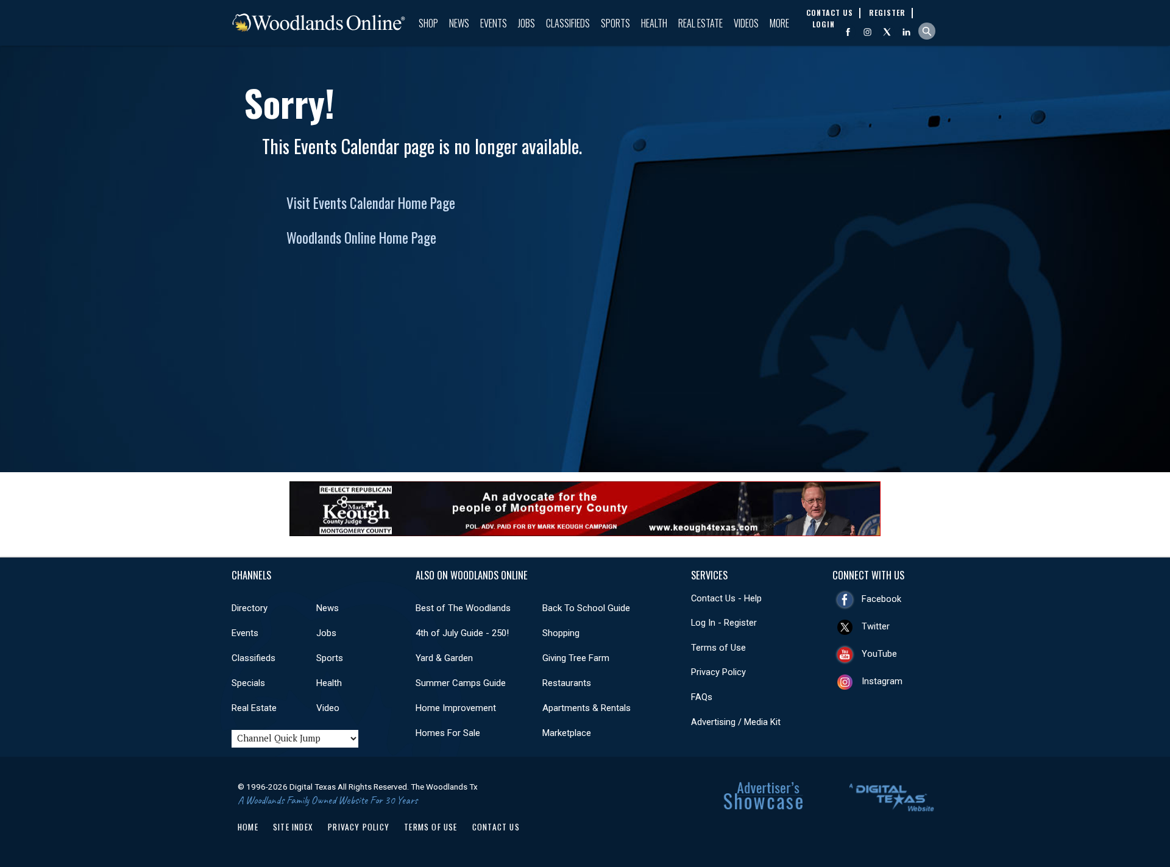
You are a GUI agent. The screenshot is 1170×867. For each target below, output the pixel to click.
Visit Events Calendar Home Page (370, 203)
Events (493, 23)
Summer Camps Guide (461, 683)
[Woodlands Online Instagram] (867, 32)
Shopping (561, 633)
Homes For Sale (448, 732)
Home (248, 827)
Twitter (876, 626)
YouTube (879, 653)
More (779, 23)
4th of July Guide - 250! (462, 633)
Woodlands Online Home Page (361, 237)
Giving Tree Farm (575, 658)
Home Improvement (456, 707)
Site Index (293, 827)
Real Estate (700, 23)
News (459, 23)
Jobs (526, 23)
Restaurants (566, 683)
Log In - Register (724, 622)
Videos (746, 23)
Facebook (881, 598)
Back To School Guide (586, 608)
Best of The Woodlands (463, 608)
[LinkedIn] (906, 32)
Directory (250, 608)
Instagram (882, 681)
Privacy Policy (718, 672)
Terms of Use (718, 647)
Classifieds (568, 23)
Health (654, 23)
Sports (615, 23)
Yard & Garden (444, 658)
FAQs (701, 697)
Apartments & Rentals (586, 707)
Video (327, 707)
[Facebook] (848, 32)
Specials (248, 683)
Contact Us (496, 827)
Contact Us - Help (726, 598)
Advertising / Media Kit (736, 722)
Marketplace (566, 732)
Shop (428, 23)
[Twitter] (887, 32)
